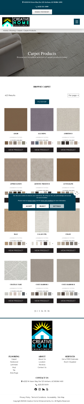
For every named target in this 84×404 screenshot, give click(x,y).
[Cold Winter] (45, 193)
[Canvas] (68, 119)
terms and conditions (47, 200)
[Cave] (19, 243)
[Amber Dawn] (15, 220)
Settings (57, 206)
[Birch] (15, 243)
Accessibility (51, 397)
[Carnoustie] (23, 193)
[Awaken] (37, 243)
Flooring (12, 30)
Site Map (61, 397)
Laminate (14, 365)
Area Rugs (14, 373)
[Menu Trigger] (77, 22)
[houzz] (43, 389)
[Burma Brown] (37, 193)
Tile (14, 370)
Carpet (19, 30)
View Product (15, 150)
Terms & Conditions (38, 397)
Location (42, 362)
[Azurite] (37, 143)
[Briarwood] (63, 243)
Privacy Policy (25, 397)
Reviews (42, 365)
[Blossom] (50, 143)
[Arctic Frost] (11, 193)
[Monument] (76, 243)
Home (5, 30)
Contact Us (42, 367)
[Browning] (19, 193)
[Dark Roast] (67, 143)
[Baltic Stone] (42, 170)
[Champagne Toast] (11, 143)
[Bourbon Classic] (15, 119)
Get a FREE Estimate (70, 359)
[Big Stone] (11, 243)
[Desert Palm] (67, 243)
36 (48, 311)
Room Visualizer (70, 362)
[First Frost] (71, 143)
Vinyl (14, 367)
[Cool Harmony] (50, 294)
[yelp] (47, 389)
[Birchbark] (45, 143)
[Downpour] (71, 243)
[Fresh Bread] (76, 143)
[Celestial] (23, 294)
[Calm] (50, 243)
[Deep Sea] (50, 193)
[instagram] (39, 389)
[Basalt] (41, 143)
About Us (42, 359)
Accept (29, 206)
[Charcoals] (63, 143)
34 (42, 311)
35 (45, 311)
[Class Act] (15, 143)
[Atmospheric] (42, 220)
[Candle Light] (41, 193)
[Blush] (41, 243)
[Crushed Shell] (23, 243)
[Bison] (15, 193)
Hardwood (14, 362)
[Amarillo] (15, 170)
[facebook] (35, 389)
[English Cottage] (23, 143)
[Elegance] (19, 143)
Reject (43, 206)
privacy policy (32, 200)
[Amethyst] (42, 119)
